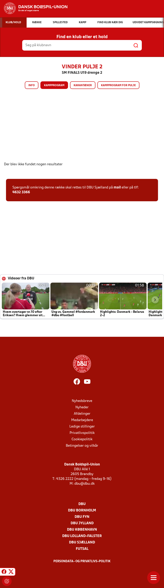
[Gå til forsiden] (33, 8)
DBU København (82, 529)
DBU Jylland (82, 523)
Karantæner (83, 85)
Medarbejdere (82, 420)
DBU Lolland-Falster (82, 536)
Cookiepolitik (82, 439)
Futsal (82, 549)
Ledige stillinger (82, 426)
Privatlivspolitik (82, 433)
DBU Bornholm (82, 510)
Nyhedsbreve (82, 401)
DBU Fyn (82, 517)
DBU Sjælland (82, 542)
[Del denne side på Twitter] (11, 572)
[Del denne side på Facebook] (4, 572)
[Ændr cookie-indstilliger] (7, 581)
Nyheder (82, 407)
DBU (82, 504)
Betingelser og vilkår (82, 445)
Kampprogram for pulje (118, 85)
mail (117, 187)
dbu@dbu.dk (84, 483)
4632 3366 (21, 192)
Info (31, 85)
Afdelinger (82, 414)
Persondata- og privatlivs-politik (82, 561)
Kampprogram (54, 85)
